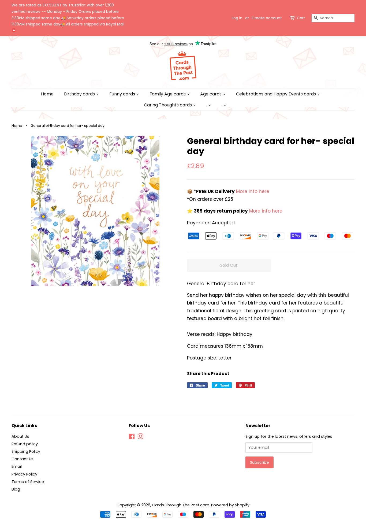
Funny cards (122, 94)
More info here (252, 191)
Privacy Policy (24, 474)
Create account (267, 18)
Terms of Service (28, 481)
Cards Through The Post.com (180, 505)
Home (47, 94)
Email (17, 466)
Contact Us (22, 459)
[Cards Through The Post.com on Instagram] (140, 437)
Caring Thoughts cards (168, 105)
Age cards (211, 94)
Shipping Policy (26, 451)
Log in (237, 18)
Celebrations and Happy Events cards (276, 94)
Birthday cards (80, 94)
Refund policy (25, 444)
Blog (16, 489)
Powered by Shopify (230, 505)
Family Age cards (168, 94)
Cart (301, 18)
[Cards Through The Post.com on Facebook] (132, 437)
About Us (20, 436)
